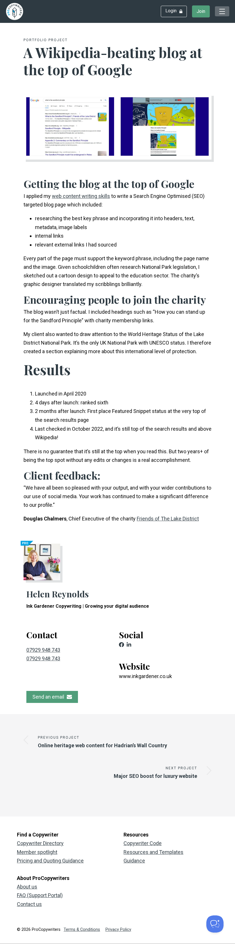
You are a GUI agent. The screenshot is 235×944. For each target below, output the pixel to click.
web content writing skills (81, 196)
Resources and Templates (153, 852)
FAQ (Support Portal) (40, 895)
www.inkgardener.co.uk (145, 676)
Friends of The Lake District (168, 519)
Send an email (48, 697)
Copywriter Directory (40, 843)
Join (201, 11)
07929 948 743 (43, 650)
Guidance (134, 861)
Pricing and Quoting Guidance (50, 861)
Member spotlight (37, 852)
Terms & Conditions (82, 929)
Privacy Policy (118, 929)
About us (27, 887)
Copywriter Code (143, 843)
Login (171, 10)
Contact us (29, 904)
